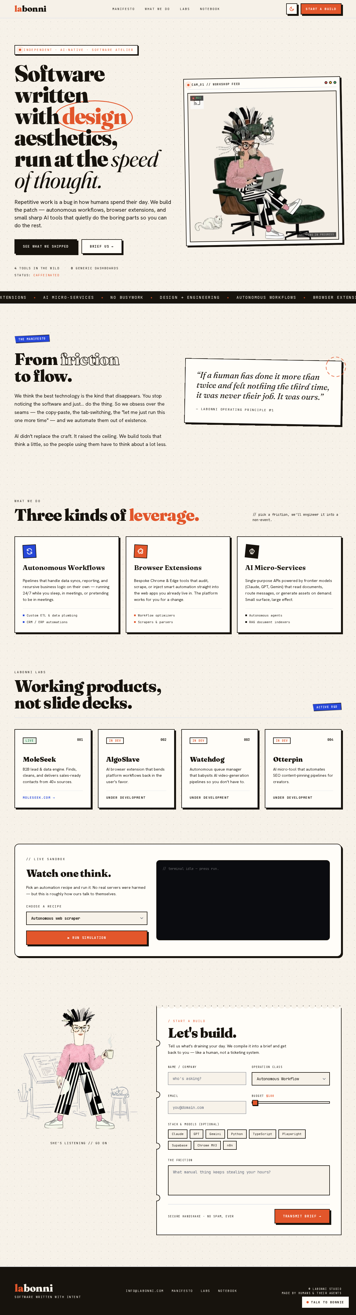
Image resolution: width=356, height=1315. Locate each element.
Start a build (321, 9)
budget (263, 1096)
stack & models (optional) (193, 1124)
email (173, 1096)
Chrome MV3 (207, 1145)
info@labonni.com (145, 1291)
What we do (157, 9)
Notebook (210, 9)
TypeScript (262, 1134)
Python (237, 1134)
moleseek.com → (39, 798)
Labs (185, 9)
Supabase (179, 1145)
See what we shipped (46, 246)
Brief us (102, 246)
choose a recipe (44, 906)
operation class (267, 1067)
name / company (182, 1067)
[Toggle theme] (291, 8)
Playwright (292, 1134)
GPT (196, 1134)
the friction (180, 1160)
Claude (178, 1134)
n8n (230, 1145)
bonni (30, 9)
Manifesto (123, 9)
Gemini (215, 1134)
